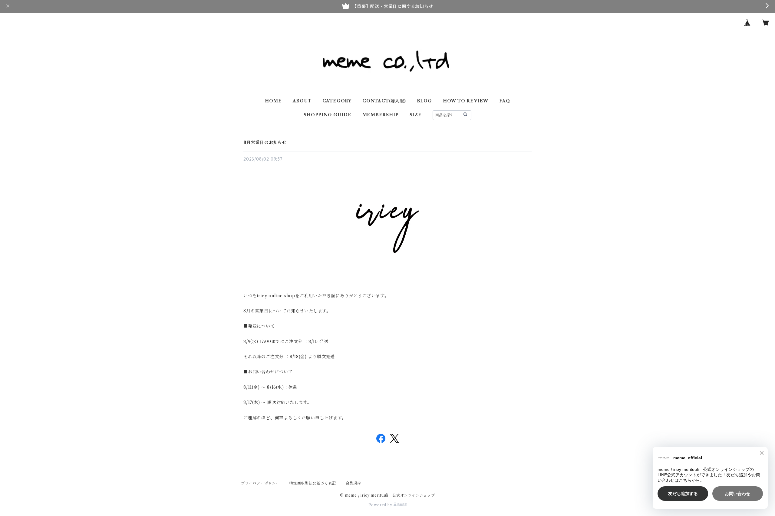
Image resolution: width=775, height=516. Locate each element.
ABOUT (302, 101)
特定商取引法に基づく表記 (312, 483)
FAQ (504, 101)
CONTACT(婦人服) (384, 101)
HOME (273, 101)
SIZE (416, 115)
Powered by (381, 505)
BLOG (424, 101)
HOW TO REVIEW (465, 101)
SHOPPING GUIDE (327, 115)
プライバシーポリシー (260, 483)
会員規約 (353, 483)
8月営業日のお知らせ (265, 142)
